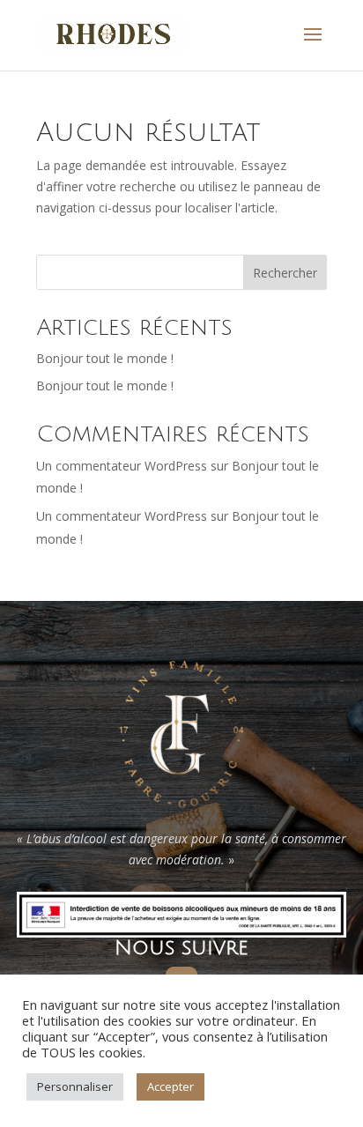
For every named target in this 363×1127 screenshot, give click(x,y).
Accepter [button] (170, 1086)
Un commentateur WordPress (121, 465)
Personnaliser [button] (75, 1086)
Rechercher (285, 272)
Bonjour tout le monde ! (105, 358)
